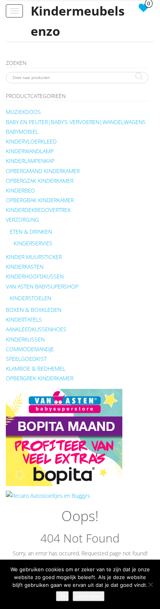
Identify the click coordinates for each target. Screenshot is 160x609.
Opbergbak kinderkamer (40, 200)
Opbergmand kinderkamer (43, 171)
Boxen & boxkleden (33, 309)
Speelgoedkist (26, 358)
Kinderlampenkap (30, 160)
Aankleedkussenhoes (36, 329)
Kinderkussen (25, 339)
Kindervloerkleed (31, 141)
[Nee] (150, 584)
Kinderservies (33, 243)
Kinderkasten (24, 266)
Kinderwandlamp (30, 151)
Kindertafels (24, 319)
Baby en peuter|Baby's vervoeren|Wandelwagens (76, 122)
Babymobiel (22, 131)
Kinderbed (20, 190)
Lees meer (88, 596)
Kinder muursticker (34, 257)
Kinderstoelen (30, 298)
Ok (62, 596)
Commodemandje (30, 349)
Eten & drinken (31, 231)
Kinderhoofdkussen (35, 276)
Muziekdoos (23, 112)
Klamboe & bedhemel (35, 368)
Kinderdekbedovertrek (38, 210)
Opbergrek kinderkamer (39, 378)
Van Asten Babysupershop (42, 286)
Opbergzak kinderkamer (39, 180)
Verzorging (22, 219)
